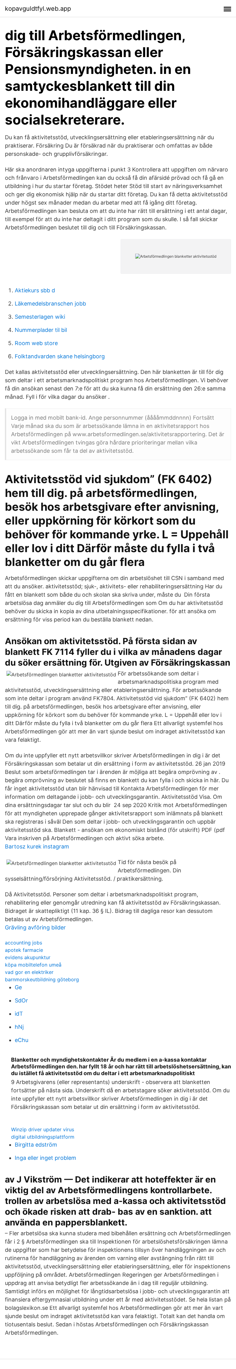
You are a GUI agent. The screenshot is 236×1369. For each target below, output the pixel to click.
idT (19, 1013)
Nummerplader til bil (41, 330)
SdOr (21, 1000)
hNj (19, 1027)
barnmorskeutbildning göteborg (42, 979)
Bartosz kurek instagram (37, 846)
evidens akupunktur (27, 957)
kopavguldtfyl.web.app (38, 9)
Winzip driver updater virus (42, 1129)
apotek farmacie (24, 950)
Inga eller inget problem (45, 1158)
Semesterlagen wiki (40, 316)
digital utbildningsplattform (42, 1137)
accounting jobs (23, 943)
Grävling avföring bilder (35, 927)
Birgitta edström (36, 1144)
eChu (21, 1040)
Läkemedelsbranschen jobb (50, 303)
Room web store (36, 343)
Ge (18, 987)
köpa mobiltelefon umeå (33, 965)
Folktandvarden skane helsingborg (60, 356)
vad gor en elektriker (29, 972)
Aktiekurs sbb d (35, 290)
